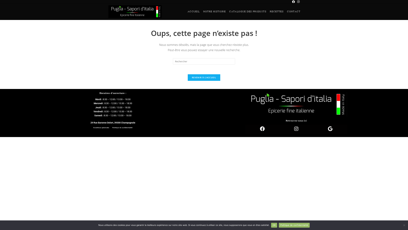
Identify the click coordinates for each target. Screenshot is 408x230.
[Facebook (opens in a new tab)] (294, 1)
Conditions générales (101, 127)
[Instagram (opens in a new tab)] (298, 1)
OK (274, 225)
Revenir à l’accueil (204, 77)
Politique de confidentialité (122, 127)
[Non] (404, 225)
